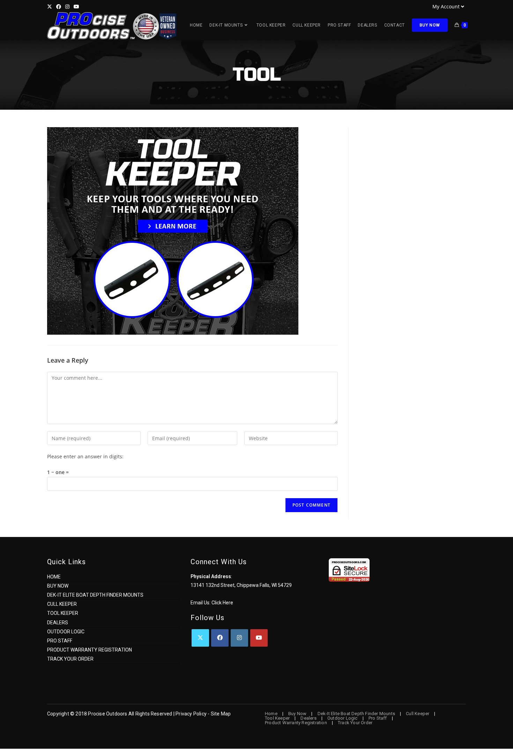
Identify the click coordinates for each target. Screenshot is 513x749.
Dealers (57, 622)
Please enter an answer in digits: (85, 456)
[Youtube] (259, 638)
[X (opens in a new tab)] (50, 6)
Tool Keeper (62, 613)
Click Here (222, 602)
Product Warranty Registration (89, 650)
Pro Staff (59, 640)
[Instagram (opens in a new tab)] (67, 6)
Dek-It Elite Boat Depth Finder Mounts (95, 595)
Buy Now (57, 586)
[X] (200, 638)
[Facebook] (220, 638)
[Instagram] (239, 638)
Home (54, 577)
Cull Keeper (62, 604)
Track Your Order (70, 659)
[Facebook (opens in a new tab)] (58, 6)
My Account (446, 6)
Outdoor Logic (65, 631)
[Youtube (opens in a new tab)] (76, 6)
